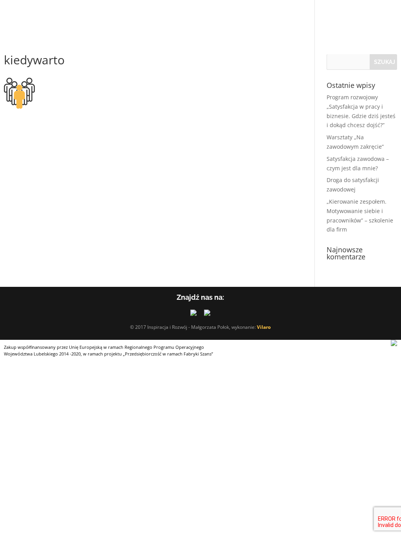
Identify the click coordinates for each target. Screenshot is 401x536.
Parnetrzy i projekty (178, 16)
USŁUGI (59, 16)
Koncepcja (106, 16)
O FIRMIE (17, 16)
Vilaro (264, 327)
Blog (240, 16)
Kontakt (272, 16)
